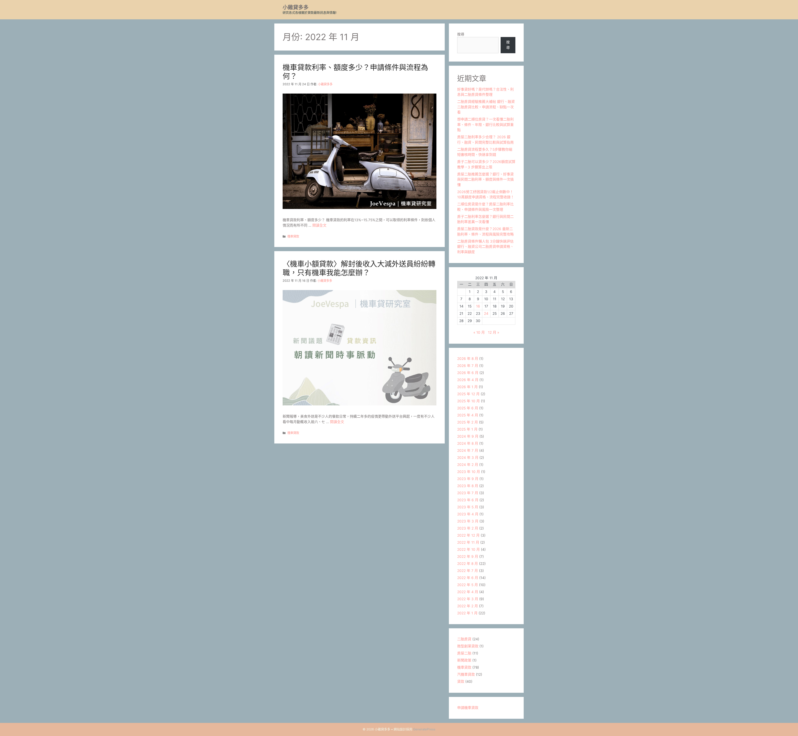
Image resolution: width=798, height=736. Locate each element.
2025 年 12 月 (468, 394)
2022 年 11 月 (468, 542)
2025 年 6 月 (467, 408)
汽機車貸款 (466, 674)
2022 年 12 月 (468, 535)
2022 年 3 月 (467, 599)
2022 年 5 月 (467, 585)
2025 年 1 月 (467, 429)
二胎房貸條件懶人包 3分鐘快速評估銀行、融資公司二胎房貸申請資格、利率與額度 (485, 246)
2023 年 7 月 (467, 493)
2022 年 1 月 (467, 613)
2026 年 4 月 (467, 380)
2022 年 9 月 (467, 556)
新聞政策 (464, 660)
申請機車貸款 (467, 708)
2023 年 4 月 (467, 514)
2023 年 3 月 (467, 521)
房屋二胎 (464, 653)
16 (478, 306)
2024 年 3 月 (467, 458)
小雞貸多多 (296, 7)
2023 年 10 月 (468, 472)
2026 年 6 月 (467, 373)
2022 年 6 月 (467, 578)
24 (486, 313)
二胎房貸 (464, 639)
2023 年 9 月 (467, 479)
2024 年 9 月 (467, 436)
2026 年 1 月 (467, 387)
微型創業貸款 (467, 646)
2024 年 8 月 (467, 443)
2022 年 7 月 (467, 571)
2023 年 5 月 (467, 507)
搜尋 (460, 34)
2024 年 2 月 (467, 465)
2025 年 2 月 (467, 422)
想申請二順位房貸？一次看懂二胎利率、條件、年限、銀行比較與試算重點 (485, 124)
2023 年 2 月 (467, 528)
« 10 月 (479, 332)
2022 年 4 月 (467, 592)
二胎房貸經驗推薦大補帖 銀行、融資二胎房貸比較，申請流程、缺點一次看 (486, 107)
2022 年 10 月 (468, 549)
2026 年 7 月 (467, 366)
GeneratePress (424, 729)
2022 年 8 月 (467, 564)
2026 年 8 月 (467, 359)
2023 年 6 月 (467, 500)
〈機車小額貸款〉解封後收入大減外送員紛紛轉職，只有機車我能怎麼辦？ (359, 268)
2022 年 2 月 (467, 606)
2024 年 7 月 (467, 450)
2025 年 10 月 (468, 401)
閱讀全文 (319, 225)
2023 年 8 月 (467, 486)
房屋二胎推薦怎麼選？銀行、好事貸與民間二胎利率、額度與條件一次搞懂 (485, 179)
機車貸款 (293, 236)
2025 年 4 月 (467, 415)
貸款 (460, 681)
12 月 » (493, 332)
